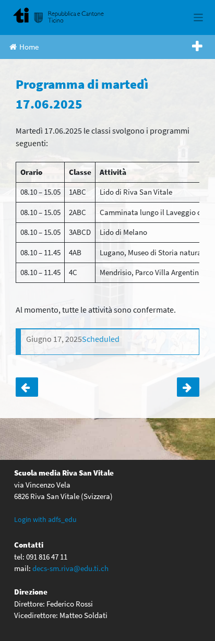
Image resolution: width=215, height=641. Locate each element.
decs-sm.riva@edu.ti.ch (70, 568)
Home (29, 47)
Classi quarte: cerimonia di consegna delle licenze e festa (27, 387)
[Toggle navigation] (198, 17)
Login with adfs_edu (45, 519)
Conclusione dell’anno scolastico (188, 387)
